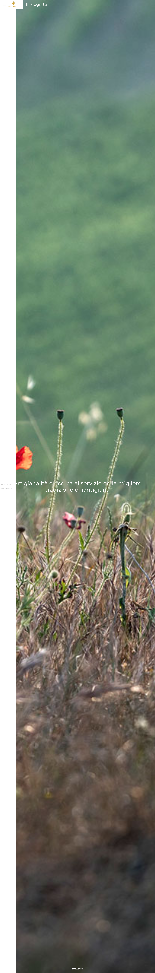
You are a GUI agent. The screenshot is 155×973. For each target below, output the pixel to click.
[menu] (4, 4)
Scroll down (77, 969)
